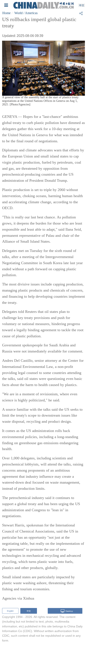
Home (6, 13)
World (18, 13)
